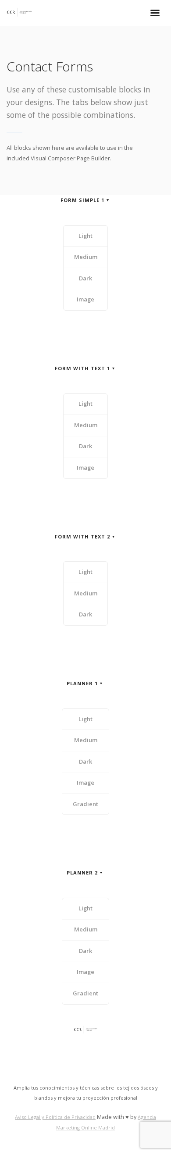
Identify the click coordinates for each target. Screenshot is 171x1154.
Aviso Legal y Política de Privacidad (55, 1117)
